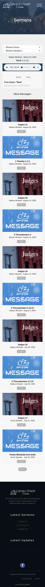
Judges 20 (22, 529)
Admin (37, 579)
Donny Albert (25, 584)
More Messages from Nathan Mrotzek (17, 85)
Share (28, 77)
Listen (21, 131)
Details (18, 77)
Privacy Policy (27, 579)
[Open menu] (39, 5)
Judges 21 (23, 521)
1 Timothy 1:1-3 (23, 525)
